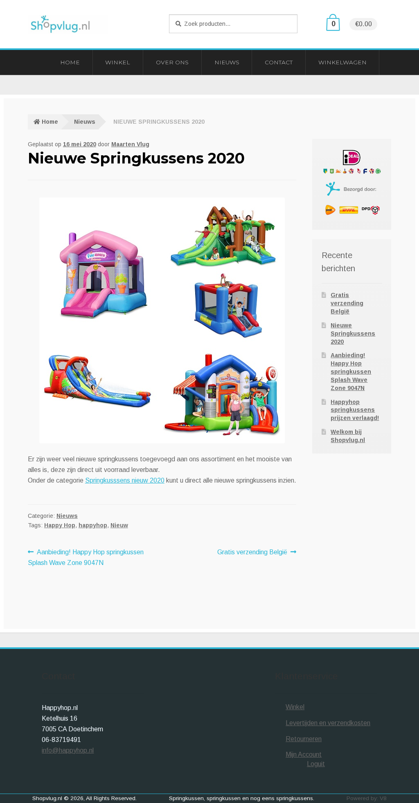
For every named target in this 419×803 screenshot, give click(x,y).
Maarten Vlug (130, 144)
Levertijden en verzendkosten (328, 722)
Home (70, 62)
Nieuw (119, 525)
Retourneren (304, 738)
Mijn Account (304, 754)
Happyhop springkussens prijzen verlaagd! (355, 410)
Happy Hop (59, 525)
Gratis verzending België (252, 553)
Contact (279, 62)
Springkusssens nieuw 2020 (124, 480)
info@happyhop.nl (68, 750)
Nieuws (226, 62)
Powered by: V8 (367, 798)
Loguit (316, 763)
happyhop (93, 525)
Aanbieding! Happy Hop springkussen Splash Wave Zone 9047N (86, 557)
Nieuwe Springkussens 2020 (353, 333)
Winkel (117, 62)
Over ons (172, 62)
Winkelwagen (342, 62)
